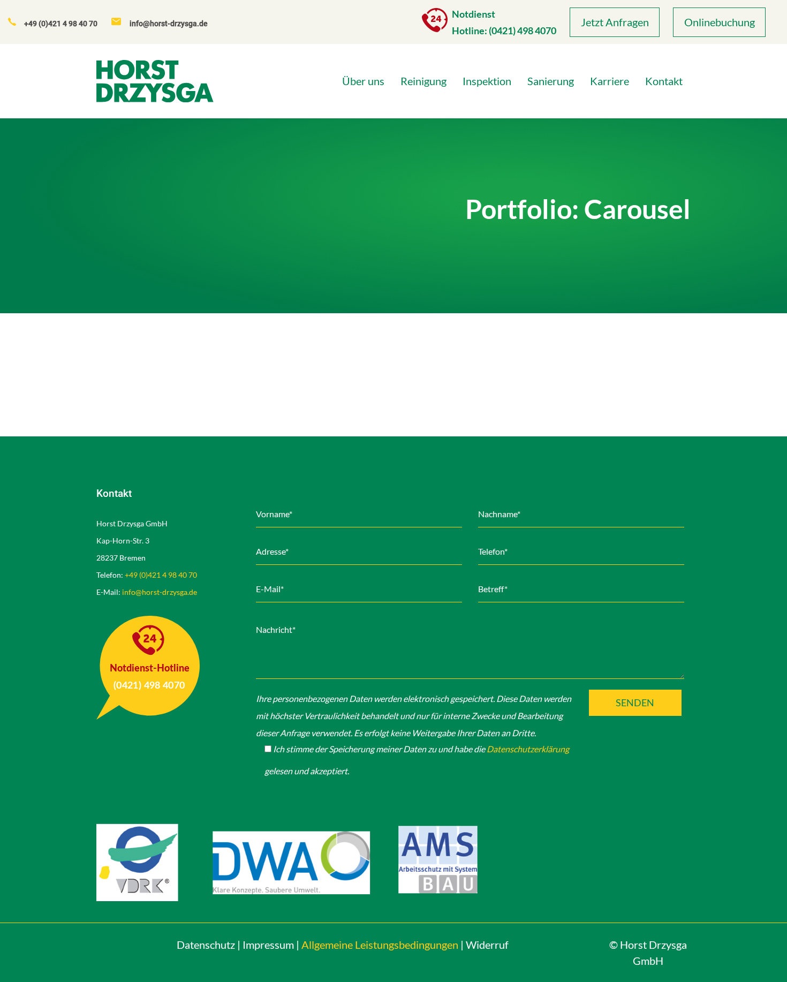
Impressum (268, 944)
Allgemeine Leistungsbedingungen (379, 944)
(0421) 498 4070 (522, 30)
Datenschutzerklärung (528, 749)
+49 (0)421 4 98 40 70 (161, 574)
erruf (487, 944)
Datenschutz (206, 944)
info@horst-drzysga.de (159, 591)
